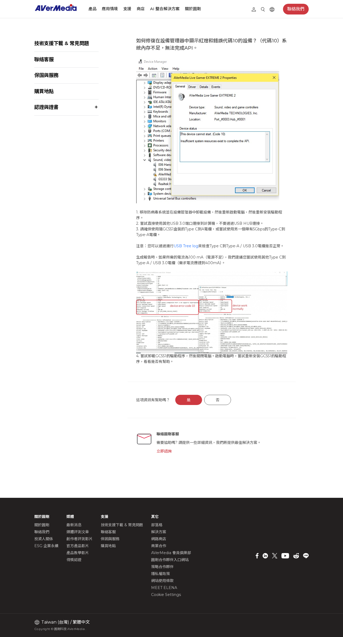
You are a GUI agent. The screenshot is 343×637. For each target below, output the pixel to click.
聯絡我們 (295, 9)
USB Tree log (186, 246)
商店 (141, 8)
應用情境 (110, 8)
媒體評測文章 (77, 531)
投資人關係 (43, 538)
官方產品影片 (77, 545)
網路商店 (158, 538)
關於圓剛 (193, 8)
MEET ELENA (164, 587)
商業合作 (158, 545)
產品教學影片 (77, 552)
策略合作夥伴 (162, 566)
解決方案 (158, 531)
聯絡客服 (44, 59)
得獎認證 (73, 559)
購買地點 (44, 91)
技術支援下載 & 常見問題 (61, 43)
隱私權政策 (160, 573)
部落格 (156, 524)
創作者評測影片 (79, 538)
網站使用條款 (162, 580)
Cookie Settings (166, 594)
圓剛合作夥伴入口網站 (170, 559)
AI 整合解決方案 (165, 8)
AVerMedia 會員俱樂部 (171, 552)
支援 (127, 8)
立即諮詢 (164, 451)
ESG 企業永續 (46, 545)
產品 (92, 8)
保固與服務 (46, 75)
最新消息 (73, 524)
